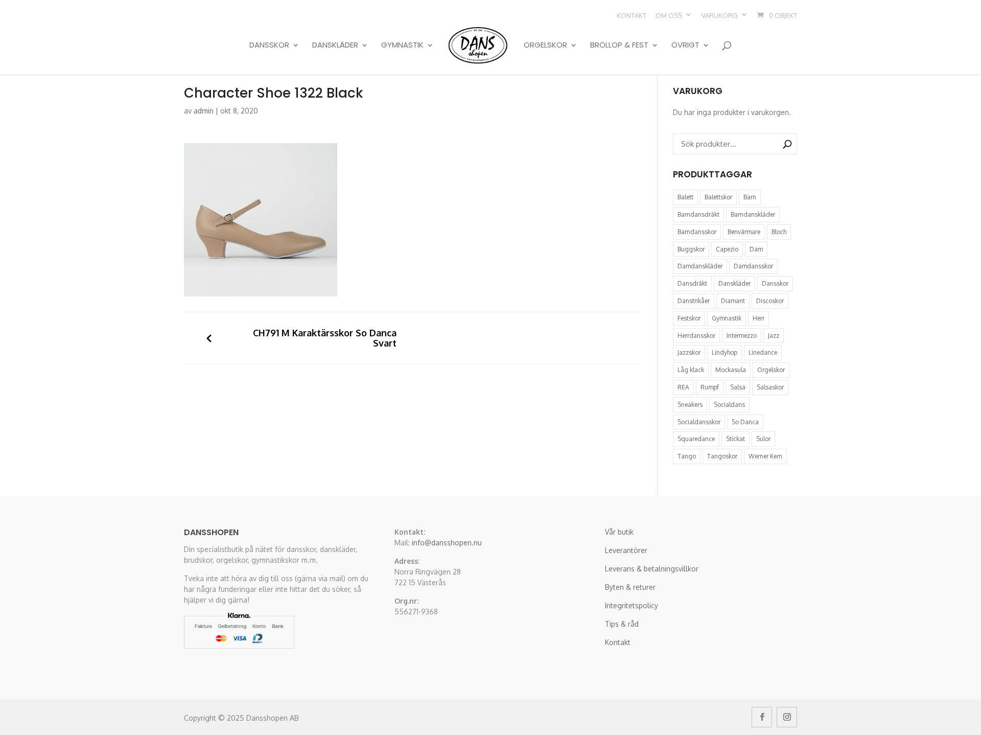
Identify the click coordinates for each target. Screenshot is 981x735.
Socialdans (729, 404)
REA (683, 387)
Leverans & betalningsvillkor (651, 568)
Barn (749, 197)
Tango (687, 456)
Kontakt (631, 15)
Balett (685, 197)
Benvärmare (744, 232)
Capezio (727, 249)
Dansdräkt (692, 283)
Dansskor (269, 45)
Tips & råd (622, 623)
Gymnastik (402, 45)
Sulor (763, 439)
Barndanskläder (753, 214)
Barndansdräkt (698, 214)
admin (204, 110)
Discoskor (770, 301)
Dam (756, 249)
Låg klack (691, 370)
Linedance (763, 352)
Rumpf (709, 387)
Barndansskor (697, 232)
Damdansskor (753, 266)
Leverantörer (626, 550)
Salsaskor (770, 387)
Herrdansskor (696, 335)
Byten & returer (630, 587)
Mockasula (730, 370)
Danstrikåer (694, 301)
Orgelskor (545, 45)
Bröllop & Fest (619, 45)
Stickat (735, 439)
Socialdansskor (699, 422)
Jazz (773, 335)
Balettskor (718, 197)
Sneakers (690, 404)
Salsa (737, 387)
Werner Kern (765, 456)
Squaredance (696, 439)
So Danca (745, 422)
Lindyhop (724, 352)
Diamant (733, 301)
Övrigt (685, 45)
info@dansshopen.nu (447, 542)
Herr (758, 318)
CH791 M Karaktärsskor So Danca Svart (324, 338)
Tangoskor (722, 456)
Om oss (669, 15)
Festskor (689, 318)
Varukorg (720, 15)
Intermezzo (742, 335)
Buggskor (691, 249)
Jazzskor (689, 352)
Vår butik (619, 531)
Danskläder (335, 45)
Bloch (779, 232)
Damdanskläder (700, 266)
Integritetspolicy (631, 605)
